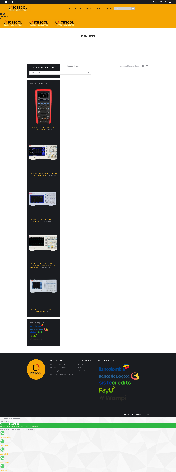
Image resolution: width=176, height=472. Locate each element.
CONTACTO (82, 371)
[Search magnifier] (133, 8)
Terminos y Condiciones (58, 371)
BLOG (80, 368)
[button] (67, 104)
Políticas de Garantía (57, 364)
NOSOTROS (82, 364)
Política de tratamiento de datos (61, 374)
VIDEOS (80, 374)
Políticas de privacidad (58, 368)
